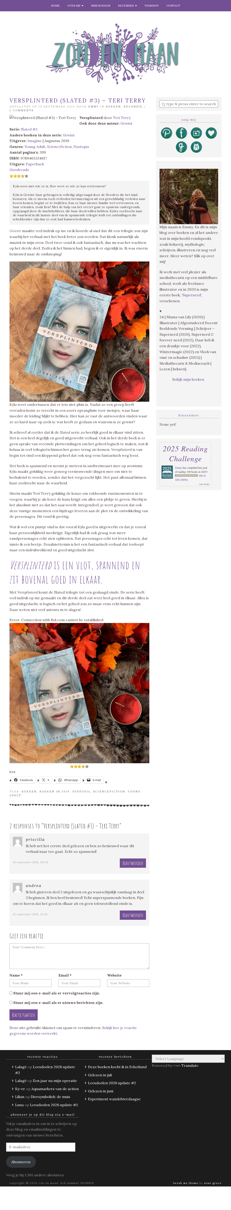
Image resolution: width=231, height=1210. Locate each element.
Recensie (133, 106)
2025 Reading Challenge (185, 453)
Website (114, 975)
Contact (173, 5)
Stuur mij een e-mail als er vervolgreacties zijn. (56, 993)
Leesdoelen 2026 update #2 (54, 1105)
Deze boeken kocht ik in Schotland (117, 1067)
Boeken (113, 106)
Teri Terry (122, 117)
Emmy (93, 106)
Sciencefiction (59, 146)
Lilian (19, 1096)
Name (16, 975)
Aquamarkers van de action (55, 1088)
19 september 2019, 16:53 (30, 914)
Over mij (74, 5)
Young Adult (34, 146)
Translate (189, 1065)
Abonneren (20, 1162)
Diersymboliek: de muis (50, 1096)
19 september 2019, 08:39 (31, 862)
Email (65, 975)
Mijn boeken (100, 5)
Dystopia (81, 146)
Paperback (35, 164)
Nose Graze (213, 1183)
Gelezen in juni (100, 1091)
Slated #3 (29, 129)
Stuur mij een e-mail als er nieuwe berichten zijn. (58, 1002)
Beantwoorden (132, 863)
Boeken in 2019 (54, 791)
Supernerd (191, 295)
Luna (19, 1105)
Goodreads (19, 169)
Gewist (126, 123)
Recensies (126, 5)
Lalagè (21, 1067)
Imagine (35, 140)
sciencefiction (109, 791)
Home (55, 5)
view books (204, 484)
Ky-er (20, 1088)
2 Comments (21, 110)
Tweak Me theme (185, 1183)
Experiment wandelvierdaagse (114, 1099)
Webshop (152, 5)
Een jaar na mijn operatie (55, 1080)
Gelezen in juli (100, 1075)
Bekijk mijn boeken (188, 379)
